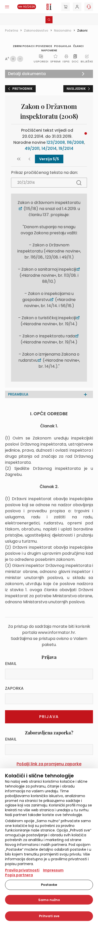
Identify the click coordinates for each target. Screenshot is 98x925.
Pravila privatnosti (22, 870)
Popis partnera (19, 874)
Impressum (53, 870)
